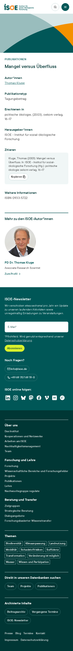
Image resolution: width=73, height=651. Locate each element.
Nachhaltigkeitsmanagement (22, 446)
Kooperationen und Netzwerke (24, 436)
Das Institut (12, 431)
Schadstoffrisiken (32, 549)
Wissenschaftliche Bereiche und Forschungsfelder (36, 471)
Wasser (10, 562)
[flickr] (54, 398)
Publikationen (13, 481)
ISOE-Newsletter (17, 620)
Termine (28, 633)
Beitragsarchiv (16, 611)
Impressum (11, 640)
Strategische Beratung (19, 510)
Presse (9, 633)
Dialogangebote (15, 516)
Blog (18, 633)
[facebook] (39, 398)
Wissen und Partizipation (34, 562)
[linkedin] (8, 398)
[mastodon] (31, 398)
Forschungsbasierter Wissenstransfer (28, 520)
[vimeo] (47, 398)
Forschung (11, 466)
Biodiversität (14, 543)
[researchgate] (62, 398)
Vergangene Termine (45, 611)
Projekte (10, 476)
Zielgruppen (12, 506)
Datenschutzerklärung (18, 340)
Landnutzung (57, 543)
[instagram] (15, 398)
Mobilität (11, 549)
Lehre (8, 486)
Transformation (15, 555)
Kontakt (40, 633)
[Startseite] (19, 7)
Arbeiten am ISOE (15, 441)
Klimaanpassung (35, 543)
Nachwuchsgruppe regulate (22, 491)
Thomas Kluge (15, 83)
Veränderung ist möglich (44, 555)
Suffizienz (53, 549)
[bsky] (23, 398)
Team (8, 451)
